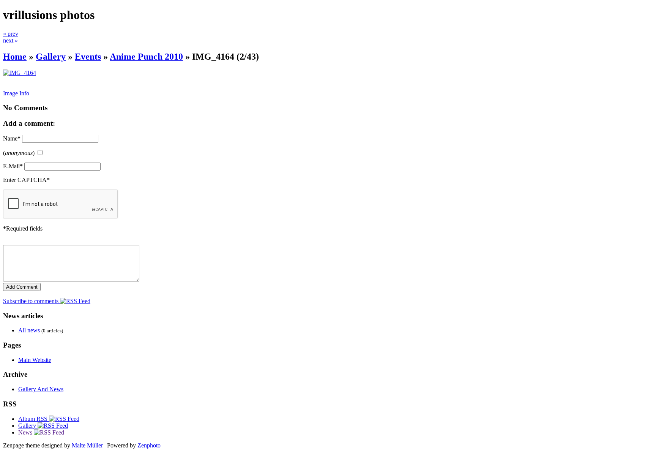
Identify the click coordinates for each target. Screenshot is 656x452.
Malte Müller (87, 445)
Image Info (16, 93)
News (26, 432)
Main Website (34, 360)
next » (10, 40)
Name (11, 138)
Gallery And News (40, 389)
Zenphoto (149, 445)
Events (88, 57)
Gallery (51, 57)
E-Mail (13, 166)
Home (15, 57)
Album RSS (33, 419)
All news (29, 330)
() (19, 153)
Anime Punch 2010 (146, 57)
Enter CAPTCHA (26, 180)
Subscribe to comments (31, 301)
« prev (10, 33)
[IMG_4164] (19, 73)
